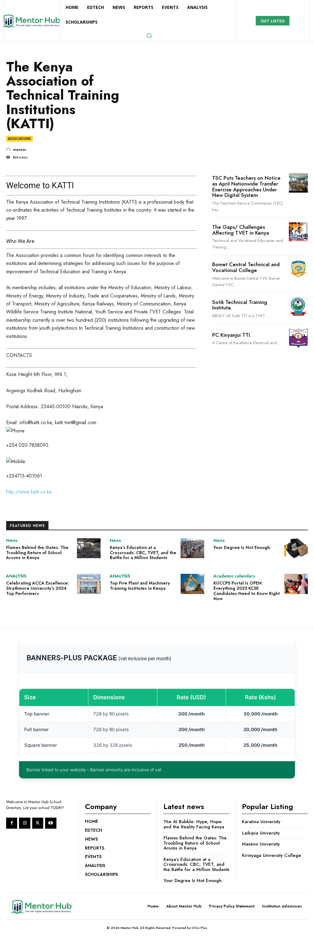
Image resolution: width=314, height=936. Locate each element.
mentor (19, 150)
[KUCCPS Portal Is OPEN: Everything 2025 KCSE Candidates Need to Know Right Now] (296, 584)
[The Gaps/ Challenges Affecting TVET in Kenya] (298, 231)
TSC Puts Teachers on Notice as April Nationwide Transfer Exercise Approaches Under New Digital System (246, 186)
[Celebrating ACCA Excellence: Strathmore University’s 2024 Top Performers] (89, 584)
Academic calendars (234, 576)
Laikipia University (261, 833)
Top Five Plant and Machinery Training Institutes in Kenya (140, 585)
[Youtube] (50, 823)
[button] (149, 35)
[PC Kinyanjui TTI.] (298, 337)
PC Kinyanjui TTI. (231, 335)
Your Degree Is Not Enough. (242, 547)
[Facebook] (11, 823)
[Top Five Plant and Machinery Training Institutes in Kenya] (192, 584)
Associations (19, 138)
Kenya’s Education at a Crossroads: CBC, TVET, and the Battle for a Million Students (143, 552)
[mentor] (9, 150)
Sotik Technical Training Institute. (239, 305)
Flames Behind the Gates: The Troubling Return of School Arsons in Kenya (37, 552)
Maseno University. (261, 844)
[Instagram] (24, 823)
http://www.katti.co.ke (29, 491)
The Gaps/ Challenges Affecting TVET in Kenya (240, 229)
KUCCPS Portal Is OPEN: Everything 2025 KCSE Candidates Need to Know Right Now (246, 590)
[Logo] (31, 21)
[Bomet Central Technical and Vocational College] (298, 269)
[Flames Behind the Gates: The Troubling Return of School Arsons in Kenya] (89, 548)
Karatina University (261, 821)
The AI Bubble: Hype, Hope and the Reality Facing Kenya (193, 824)
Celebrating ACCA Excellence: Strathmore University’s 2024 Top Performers (37, 588)
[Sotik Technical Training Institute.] (298, 306)
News (11, 540)
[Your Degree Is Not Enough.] (296, 548)
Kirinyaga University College (271, 855)
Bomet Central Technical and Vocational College (246, 267)
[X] (37, 823)
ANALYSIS (16, 576)
